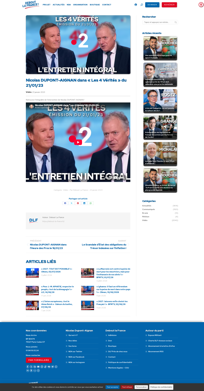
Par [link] (79, 190)
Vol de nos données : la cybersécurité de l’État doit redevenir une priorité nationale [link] (159, 81)
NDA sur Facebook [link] (76, 357)
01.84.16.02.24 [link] (32, 350)
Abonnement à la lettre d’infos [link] (161, 346)
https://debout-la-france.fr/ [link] (53, 221)
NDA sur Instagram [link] (76, 362)
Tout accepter (112, 387)
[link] (201, 4)
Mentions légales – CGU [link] (118, 368)
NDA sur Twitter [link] (75, 351)
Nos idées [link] (72, 341)
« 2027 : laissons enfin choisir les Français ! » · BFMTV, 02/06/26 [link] (112, 302)
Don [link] (110, 341)
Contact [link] (111, 357)
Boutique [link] (112, 346)
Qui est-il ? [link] (73, 335)
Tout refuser (127, 387)
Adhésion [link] (112, 335)
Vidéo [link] (29, 92)
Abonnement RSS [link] (156, 351)
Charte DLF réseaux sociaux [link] (160, 341)
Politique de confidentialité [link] (120, 362)
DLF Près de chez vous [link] (117, 351)
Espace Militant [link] (155, 335)
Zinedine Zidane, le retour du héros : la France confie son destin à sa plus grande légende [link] (160, 187)
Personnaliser (141, 387)
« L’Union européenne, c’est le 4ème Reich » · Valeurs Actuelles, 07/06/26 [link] (56, 304)
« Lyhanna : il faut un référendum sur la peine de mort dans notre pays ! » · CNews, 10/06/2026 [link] (113, 289)
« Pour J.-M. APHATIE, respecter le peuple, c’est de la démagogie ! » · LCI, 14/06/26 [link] (57, 289)
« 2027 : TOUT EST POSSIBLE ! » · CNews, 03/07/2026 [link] (56, 270)
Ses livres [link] (72, 346)
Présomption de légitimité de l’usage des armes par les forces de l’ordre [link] (159, 134)
